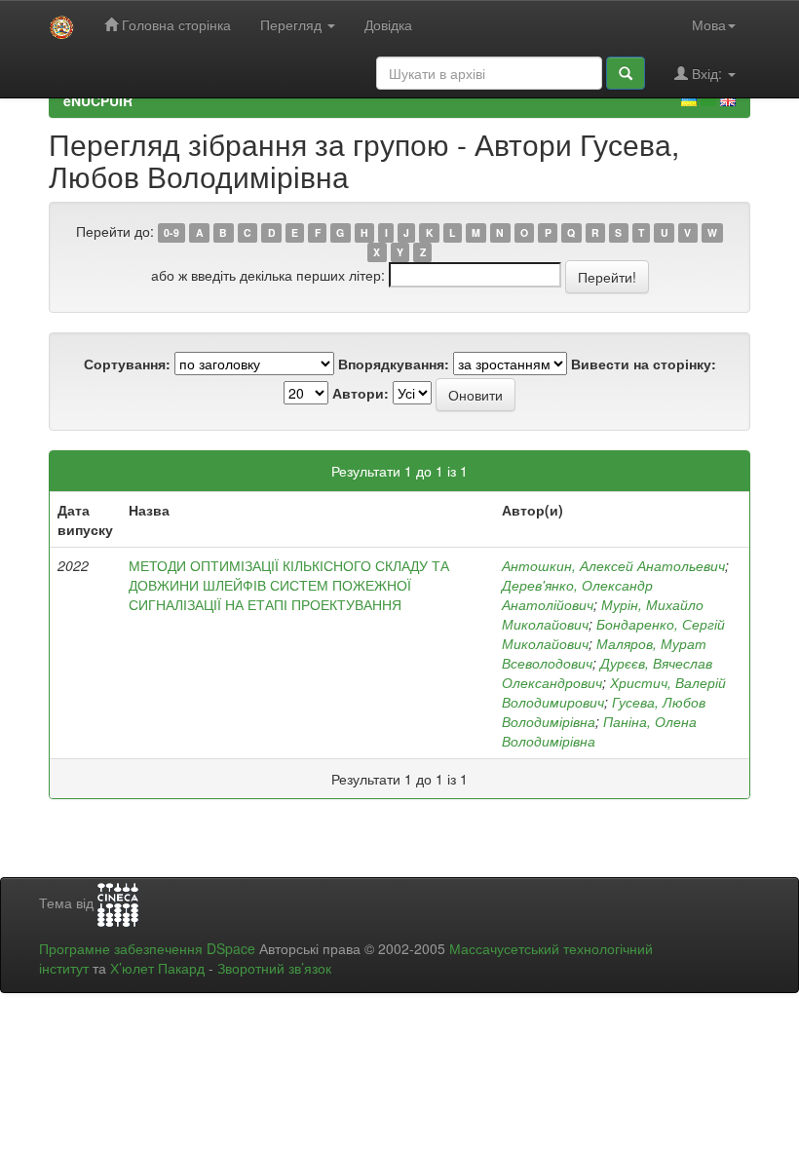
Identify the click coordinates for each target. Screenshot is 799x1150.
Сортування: (127, 363)
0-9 (171, 232)
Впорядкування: (393, 363)
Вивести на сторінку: (643, 363)
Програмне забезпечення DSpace (147, 948)
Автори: (360, 392)
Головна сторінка (174, 24)
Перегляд (292, 24)
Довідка (388, 24)
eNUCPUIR (98, 100)
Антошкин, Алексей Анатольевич (613, 565)
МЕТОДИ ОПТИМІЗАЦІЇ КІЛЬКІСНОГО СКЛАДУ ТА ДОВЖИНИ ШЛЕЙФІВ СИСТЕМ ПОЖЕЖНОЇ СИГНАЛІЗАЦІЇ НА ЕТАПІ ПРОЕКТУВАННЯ (289, 585)
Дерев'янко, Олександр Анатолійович (577, 594)
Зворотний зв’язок (274, 968)
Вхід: (707, 73)
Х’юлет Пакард (157, 968)
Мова (709, 24)
